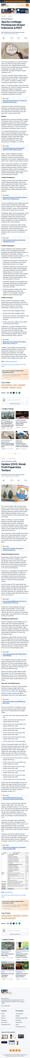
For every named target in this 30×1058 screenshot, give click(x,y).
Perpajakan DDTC (6, 1024)
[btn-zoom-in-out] (3, 38)
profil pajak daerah (7, 915)
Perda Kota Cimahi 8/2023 (8, 918)
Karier (17, 1024)
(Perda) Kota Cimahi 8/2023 (9, 691)
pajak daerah (16, 915)
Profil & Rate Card (20, 1026)
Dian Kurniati (9, 892)
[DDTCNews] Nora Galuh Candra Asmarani (12, 32)
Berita (2, 1013)
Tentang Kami (19, 1013)
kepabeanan (21, 385)
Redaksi (18, 1016)
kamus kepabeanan (7, 385)
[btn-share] (18, 38)
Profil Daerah (11, 458)
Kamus (10, 16)
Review (3, 1018)
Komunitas (4, 1020)
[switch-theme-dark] (18, 5)
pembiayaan (5, 387)
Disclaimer (18, 1020)
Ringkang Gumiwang (11, 361)
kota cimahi (25, 915)
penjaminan (13, 387)
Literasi (3, 16)
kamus (15, 385)
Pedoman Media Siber (21, 1018)
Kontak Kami (19, 1022)
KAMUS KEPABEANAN (7, 19)
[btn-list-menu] (27, 5)
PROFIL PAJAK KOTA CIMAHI (8, 461)
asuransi (19, 387)
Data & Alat (4, 1022)
